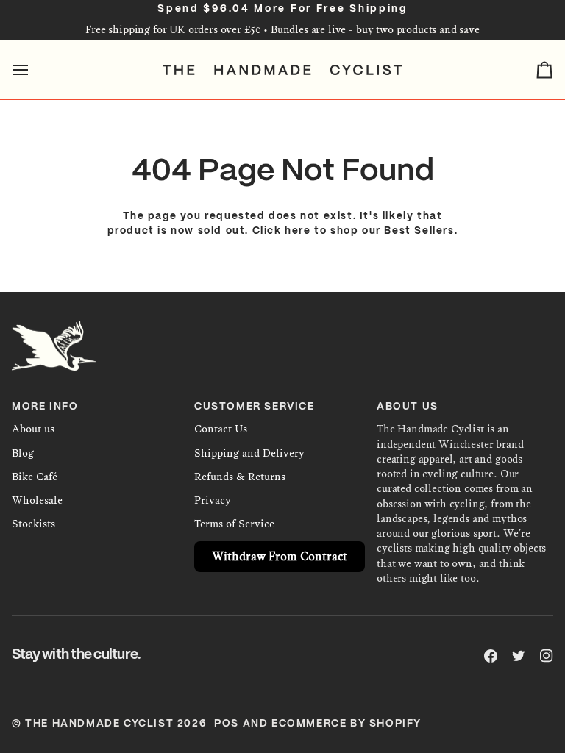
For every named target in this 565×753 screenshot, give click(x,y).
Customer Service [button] (254, 407)
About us (33, 429)
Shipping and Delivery (249, 453)
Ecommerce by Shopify (346, 724)
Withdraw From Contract (279, 556)
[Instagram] (546, 656)
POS (226, 724)
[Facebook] (490, 656)
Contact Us (220, 429)
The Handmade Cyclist (99, 724)
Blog (23, 453)
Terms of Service (234, 524)
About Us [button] (407, 407)
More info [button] (45, 407)
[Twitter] (518, 656)
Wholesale (37, 500)
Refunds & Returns (239, 477)
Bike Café (34, 477)
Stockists (33, 524)
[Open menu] (34, 69)
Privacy (212, 500)
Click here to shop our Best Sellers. (355, 231)
